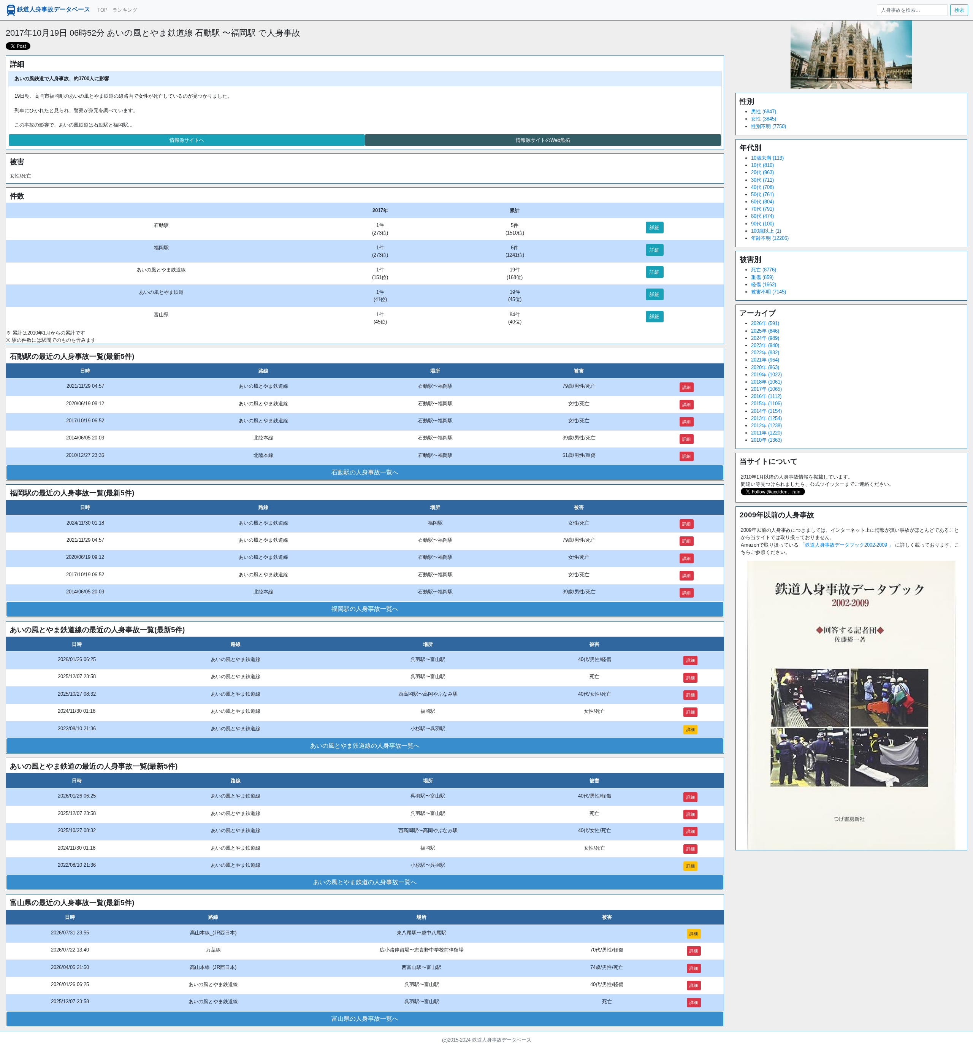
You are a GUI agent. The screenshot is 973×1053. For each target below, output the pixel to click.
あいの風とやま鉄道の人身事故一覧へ (365, 882)
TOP (102, 10)
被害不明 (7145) (768, 292)
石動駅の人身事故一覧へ (364, 472)
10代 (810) (762, 165)
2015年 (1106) (766, 403)
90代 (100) (762, 224)
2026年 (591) (765, 323)
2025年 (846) (765, 331)
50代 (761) (762, 194)
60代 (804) (762, 202)
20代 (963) (762, 172)
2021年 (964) (765, 360)
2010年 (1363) (766, 440)
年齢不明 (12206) (770, 238)
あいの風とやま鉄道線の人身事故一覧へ (365, 745)
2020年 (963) (765, 367)
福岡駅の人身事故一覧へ (364, 609)
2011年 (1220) (766, 433)
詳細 (654, 227)
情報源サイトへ (187, 140)
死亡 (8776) (763, 270)
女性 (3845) (763, 119)
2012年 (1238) (766, 425)
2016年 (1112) (766, 396)
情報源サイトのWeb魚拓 (543, 140)
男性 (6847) (763, 111)
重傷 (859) (762, 277)
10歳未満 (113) (767, 158)
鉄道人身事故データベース (53, 9)
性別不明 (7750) (768, 126)
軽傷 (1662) (763, 284)
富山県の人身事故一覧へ (364, 1018)
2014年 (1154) (766, 411)
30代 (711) (762, 180)
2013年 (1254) (766, 418)
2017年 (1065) (766, 389)
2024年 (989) (765, 338)
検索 (959, 10)
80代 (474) (762, 216)
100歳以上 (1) (766, 231)
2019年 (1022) (766, 374)
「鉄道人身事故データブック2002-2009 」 (847, 545)
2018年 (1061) (766, 382)
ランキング (125, 10)
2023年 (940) (765, 345)
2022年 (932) (765, 352)
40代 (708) (762, 187)
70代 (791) (762, 209)
